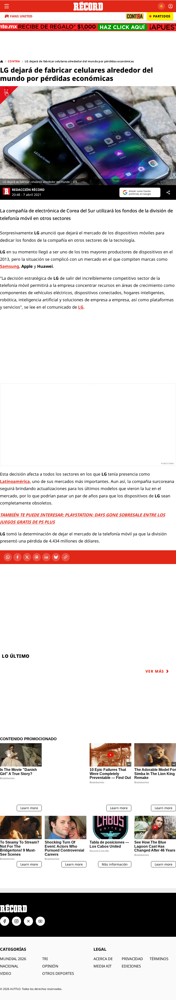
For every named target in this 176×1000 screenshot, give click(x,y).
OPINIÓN (50, 966)
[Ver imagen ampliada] (88, 135)
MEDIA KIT (103, 966)
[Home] (1, 61)
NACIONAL (9, 966)
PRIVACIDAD (132, 958)
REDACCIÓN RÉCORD (28, 190)
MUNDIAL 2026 (13, 958)
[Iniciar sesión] (170, 6)
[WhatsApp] (8, 557)
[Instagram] (16, 921)
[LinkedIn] (46, 557)
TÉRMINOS (159, 958)
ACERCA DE (103, 958)
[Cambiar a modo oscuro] (161, 6)
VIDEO (5, 973)
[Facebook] (17, 557)
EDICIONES (131, 966)
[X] (27, 557)
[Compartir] (168, 192)
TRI (45, 958)
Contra (14, 61)
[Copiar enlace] (65, 557)
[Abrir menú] (6, 6)
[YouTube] (40, 921)
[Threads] (37, 557)
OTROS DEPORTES (58, 973)
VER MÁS (155, 671)
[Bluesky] (56, 557)
